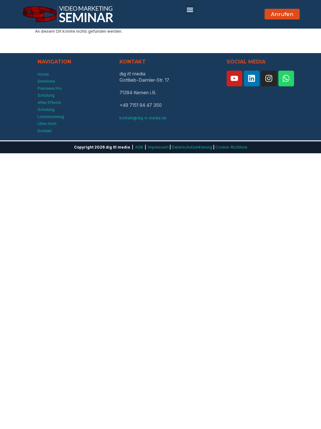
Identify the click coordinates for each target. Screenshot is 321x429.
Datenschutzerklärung (192, 147)
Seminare (46, 81)
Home (43, 74)
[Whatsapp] (286, 78)
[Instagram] (269, 78)
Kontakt (45, 130)
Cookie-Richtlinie (231, 147)
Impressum (158, 147)
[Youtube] (234, 78)
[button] (190, 9)
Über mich (47, 123)
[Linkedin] (252, 78)
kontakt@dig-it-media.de (142, 118)
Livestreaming (51, 116)
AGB (139, 147)
